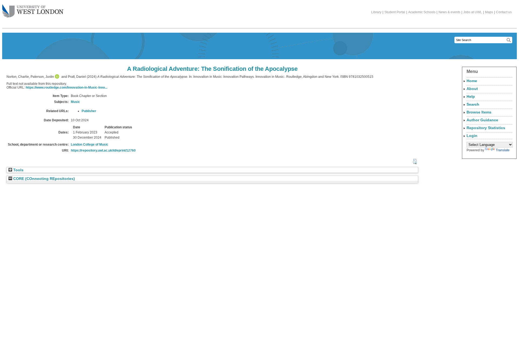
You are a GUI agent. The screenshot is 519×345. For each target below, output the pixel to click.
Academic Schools (421, 12)
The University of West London (32, 11)
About (472, 88)
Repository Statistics (486, 128)
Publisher (89, 111)
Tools (18, 170)
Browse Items (479, 112)
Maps (489, 12)
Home (472, 81)
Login (472, 135)
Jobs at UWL (472, 12)
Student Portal (394, 12)
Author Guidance (482, 120)
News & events (449, 12)
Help (471, 96)
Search (473, 104)
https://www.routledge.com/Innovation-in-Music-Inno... (66, 87)
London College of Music (89, 144)
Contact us (504, 12)
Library (376, 12)
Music (75, 102)
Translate (503, 150)
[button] (415, 161)
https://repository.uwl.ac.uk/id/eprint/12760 (103, 150)
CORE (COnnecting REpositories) (43, 179)
